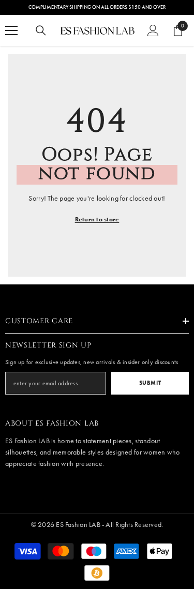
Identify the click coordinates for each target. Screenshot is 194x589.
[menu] (11, 30)
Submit (150, 382)
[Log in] (153, 30)
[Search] (41, 30)
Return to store (97, 219)
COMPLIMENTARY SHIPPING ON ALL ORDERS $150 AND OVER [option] (97, 7)
